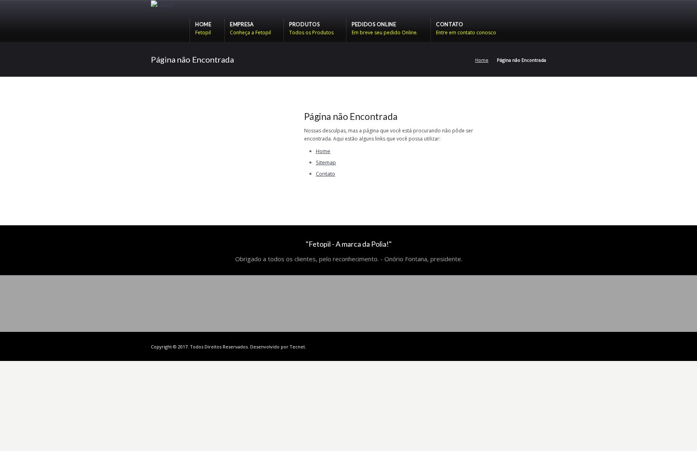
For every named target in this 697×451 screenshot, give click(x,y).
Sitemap (326, 162)
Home (481, 60)
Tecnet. (298, 347)
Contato (325, 173)
